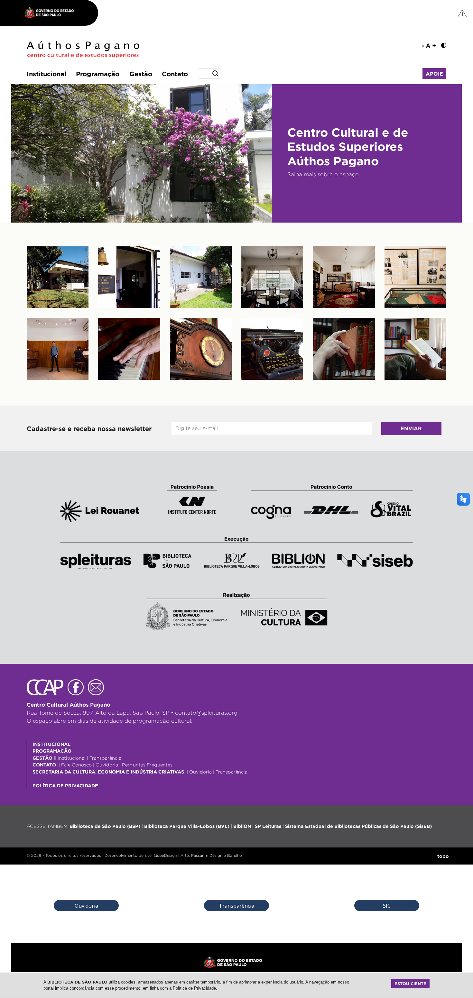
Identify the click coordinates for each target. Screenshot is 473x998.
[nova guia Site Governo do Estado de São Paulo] (52, 13)
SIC (387, 905)
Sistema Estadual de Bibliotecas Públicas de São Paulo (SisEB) (358, 826)
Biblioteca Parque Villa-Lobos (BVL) (186, 826)
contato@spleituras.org (206, 713)
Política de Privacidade (194, 988)
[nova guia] (462, 13)
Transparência (105, 757)
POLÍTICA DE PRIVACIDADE (65, 785)
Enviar (411, 428)
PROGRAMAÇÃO (51, 750)
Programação (97, 73)
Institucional (46, 73)
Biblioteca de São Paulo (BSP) (105, 826)
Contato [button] (175, 73)
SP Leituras (268, 826)
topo (443, 856)
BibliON (242, 826)
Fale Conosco (76, 764)
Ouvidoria (107, 764)
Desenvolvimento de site (128, 855)
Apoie (434, 74)
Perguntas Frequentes (147, 764)
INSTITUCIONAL (51, 744)
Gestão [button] (140, 73)
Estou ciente (410, 983)
